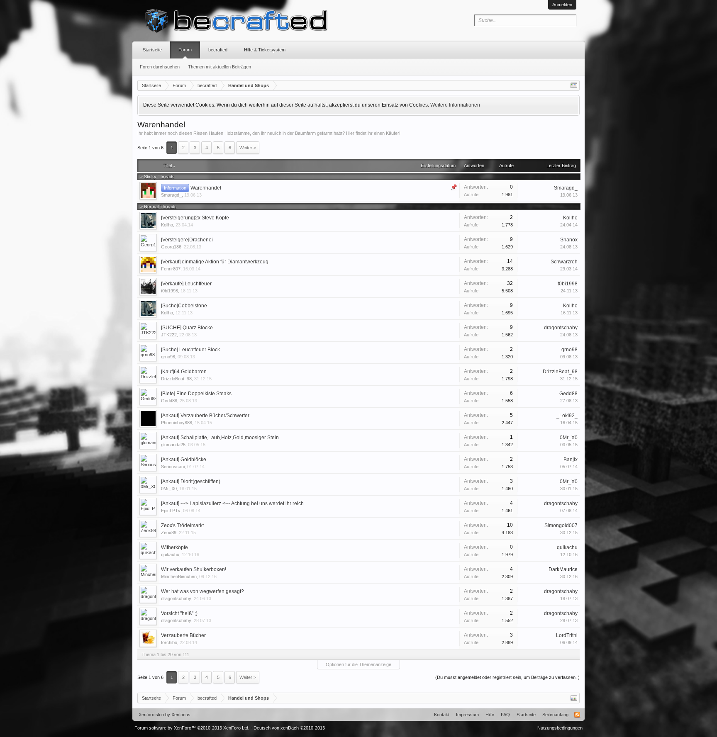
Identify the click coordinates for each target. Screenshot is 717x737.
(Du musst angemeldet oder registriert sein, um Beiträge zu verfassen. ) (507, 677)
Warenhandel (205, 188)
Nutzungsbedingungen (560, 727)
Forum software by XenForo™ (191, 727)
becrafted (217, 49)
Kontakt (441, 714)
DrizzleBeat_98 (176, 378)
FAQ (505, 714)
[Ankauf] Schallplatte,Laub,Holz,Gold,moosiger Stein (220, 437)
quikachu (170, 554)
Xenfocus (180, 714)
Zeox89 (168, 532)
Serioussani (173, 466)
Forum (185, 49)
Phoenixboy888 (176, 422)
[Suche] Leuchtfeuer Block (190, 350)
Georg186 (171, 246)
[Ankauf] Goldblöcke (183, 459)
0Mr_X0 (569, 437)
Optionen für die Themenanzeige (358, 664)
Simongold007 (561, 525)
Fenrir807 (170, 268)
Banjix (570, 459)
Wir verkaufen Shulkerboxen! (193, 569)
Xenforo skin (151, 714)
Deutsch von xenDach (289, 727)
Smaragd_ (171, 194)
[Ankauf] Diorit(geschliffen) (190, 481)
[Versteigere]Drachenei (187, 240)
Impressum (467, 714)
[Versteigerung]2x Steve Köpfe (195, 218)
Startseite (152, 49)
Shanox (569, 240)
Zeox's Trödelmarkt (182, 525)
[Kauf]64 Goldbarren (184, 372)
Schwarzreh (564, 262)
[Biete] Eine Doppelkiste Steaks (196, 393)
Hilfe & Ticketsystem (264, 49)
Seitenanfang (555, 714)
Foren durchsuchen (160, 66)
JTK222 (169, 334)
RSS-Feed (577, 714)
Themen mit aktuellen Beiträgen (219, 66)
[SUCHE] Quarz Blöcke (187, 328)
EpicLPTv (170, 510)
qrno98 (168, 356)
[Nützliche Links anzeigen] (574, 85)
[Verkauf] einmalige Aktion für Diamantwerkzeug (214, 262)
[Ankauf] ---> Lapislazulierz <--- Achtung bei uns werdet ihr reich (232, 503)
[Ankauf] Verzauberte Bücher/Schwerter (205, 415)
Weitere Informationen (455, 105)
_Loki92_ (567, 415)
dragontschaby (561, 328)
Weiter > (247, 147)
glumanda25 (173, 444)
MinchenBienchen (179, 576)
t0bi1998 (169, 290)
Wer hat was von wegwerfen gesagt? (202, 591)
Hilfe (489, 714)
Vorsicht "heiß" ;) (179, 613)
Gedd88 (169, 400)
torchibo (169, 642)
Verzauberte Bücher (183, 635)
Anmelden (562, 4)
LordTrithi (567, 635)
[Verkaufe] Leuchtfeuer (186, 284)
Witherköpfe (174, 547)
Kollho (167, 224)
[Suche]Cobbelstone (184, 306)
